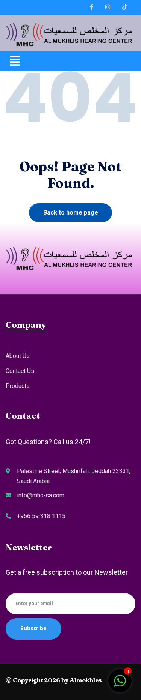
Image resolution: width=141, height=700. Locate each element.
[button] (70, 61)
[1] (120, 684)
